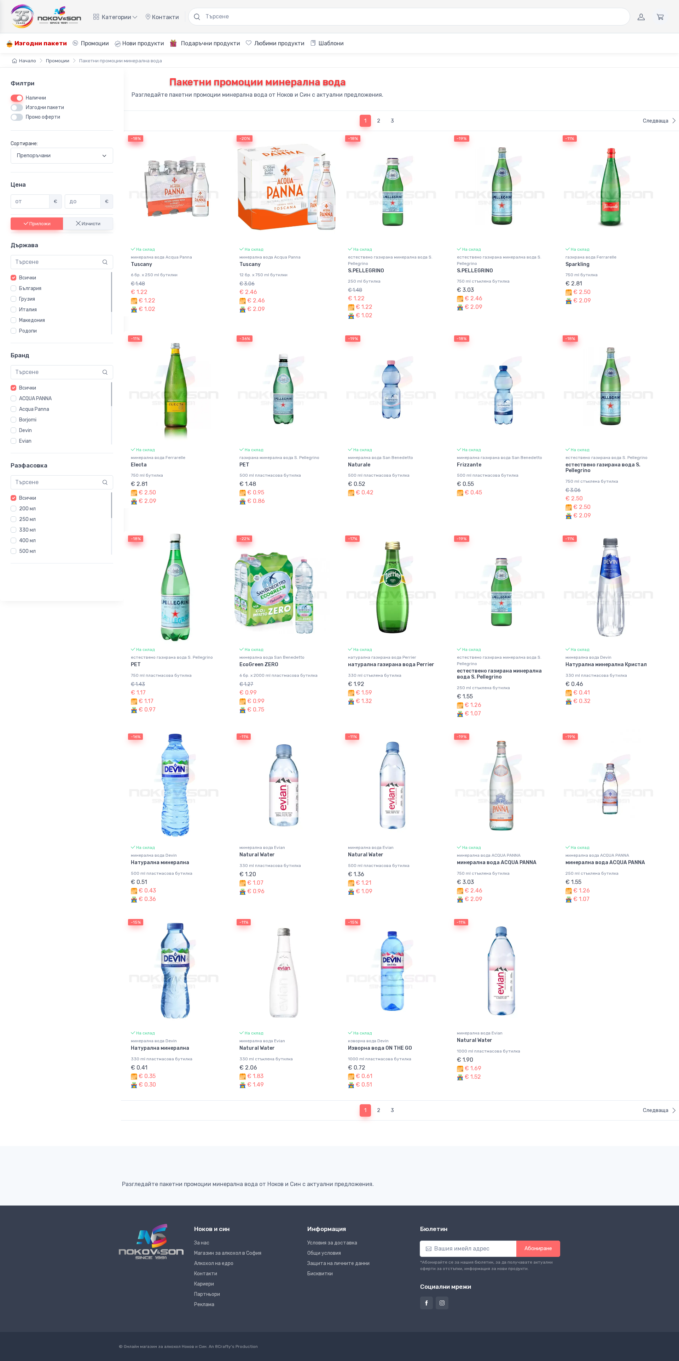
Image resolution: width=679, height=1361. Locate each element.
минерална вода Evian (262, 847)
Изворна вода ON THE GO (380, 1048)
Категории (116, 17)
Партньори (207, 1294)
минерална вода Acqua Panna (161, 257)
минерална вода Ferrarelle (158, 457)
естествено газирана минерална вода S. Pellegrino (390, 260)
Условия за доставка (332, 1243)
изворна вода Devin (368, 1040)
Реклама (204, 1305)
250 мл (27, 519)
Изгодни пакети (40, 43)
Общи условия (324, 1253)
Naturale (359, 465)
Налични (36, 98)
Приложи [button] (39, 223)
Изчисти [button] (90, 223)
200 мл (27, 509)
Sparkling (577, 264)
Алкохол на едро (213, 1263)
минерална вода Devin (588, 657)
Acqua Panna (34, 409)
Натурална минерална (160, 863)
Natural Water (257, 855)
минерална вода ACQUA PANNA (489, 855)
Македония (32, 320)
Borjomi (27, 420)
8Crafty (223, 1346)
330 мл (27, 530)
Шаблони (330, 43)
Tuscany (141, 264)
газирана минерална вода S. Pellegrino (279, 457)
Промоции (94, 43)
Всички (27, 278)
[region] (62, 303)
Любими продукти (278, 43)
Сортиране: (24, 144)
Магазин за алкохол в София (227, 1253)
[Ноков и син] (151, 1241)
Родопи (28, 331)
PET (244, 465)
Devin (25, 430)
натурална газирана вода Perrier (382, 657)
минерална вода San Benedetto (380, 457)
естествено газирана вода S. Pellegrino (606, 457)
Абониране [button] (538, 1248)
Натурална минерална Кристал (606, 665)
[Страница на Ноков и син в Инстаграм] (442, 1303)
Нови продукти (142, 43)
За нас (201, 1243)
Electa (139, 465)
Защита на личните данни (338, 1263)
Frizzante (469, 465)
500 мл (27, 551)
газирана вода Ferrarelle (590, 257)
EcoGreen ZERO (258, 665)
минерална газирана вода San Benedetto (499, 457)
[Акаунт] (641, 16)
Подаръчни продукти (210, 43)
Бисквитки (320, 1274)
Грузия (27, 299)
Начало (27, 60)
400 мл (27, 541)
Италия (28, 310)
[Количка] (660, 16)
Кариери (204, 1284)
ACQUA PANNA (35, 399)
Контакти (165, 17)
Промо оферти (43, 117)
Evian (25, 441)
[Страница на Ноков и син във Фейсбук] (426, 1303)
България (30, 288)
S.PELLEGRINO (366, 271)
